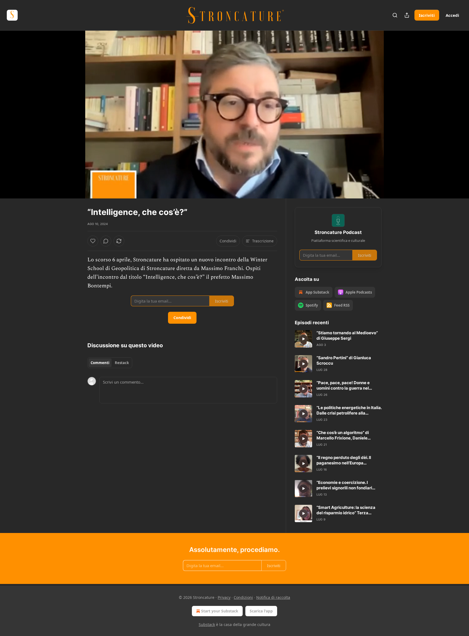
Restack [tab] (122, 362)
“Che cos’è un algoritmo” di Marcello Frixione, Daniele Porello (342, 435)
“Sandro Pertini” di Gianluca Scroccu (343, 360)
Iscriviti (427, 15)
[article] (338, 339)
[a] (303, 339)
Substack (207, 624)
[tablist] (109, 362)
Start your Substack (219, 610)
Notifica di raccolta (273, 597)
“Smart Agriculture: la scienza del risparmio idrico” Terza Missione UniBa (345, 510)
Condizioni (243, 597)
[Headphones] (74, 120)
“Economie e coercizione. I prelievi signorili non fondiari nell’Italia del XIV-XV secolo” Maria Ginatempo (344, 485)
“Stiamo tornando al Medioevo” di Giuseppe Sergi (347, 335)
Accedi (452, 15)
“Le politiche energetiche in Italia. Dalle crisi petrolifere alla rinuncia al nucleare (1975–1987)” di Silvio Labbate (349, 410)
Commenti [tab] (100, 362)
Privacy (224, 597)
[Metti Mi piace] (92, 241)
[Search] (394, 15)
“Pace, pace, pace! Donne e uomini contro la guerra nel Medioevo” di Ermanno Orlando (347, 385)
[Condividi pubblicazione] (406, 15)
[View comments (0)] (395, 114)
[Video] (74, 108)
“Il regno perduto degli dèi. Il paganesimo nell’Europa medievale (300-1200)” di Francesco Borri (343, 460)
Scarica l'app (261, 610)
